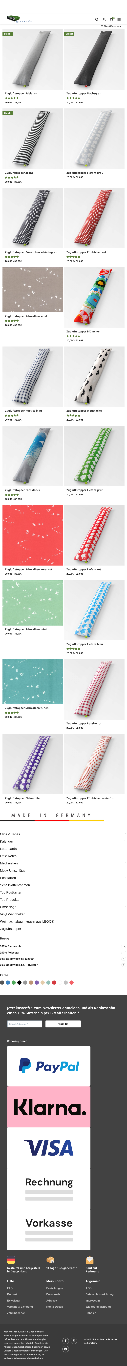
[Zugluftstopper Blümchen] (94, 297)
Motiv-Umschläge (12, 870)
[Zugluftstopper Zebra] (32, 138)
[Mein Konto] (104, 19)
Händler (91, 1313)
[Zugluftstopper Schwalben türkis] (32, 681)
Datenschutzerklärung (100, 1294)
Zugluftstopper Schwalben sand (26, 316)
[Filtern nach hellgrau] (66, 982)
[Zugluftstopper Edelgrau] (32, 59)
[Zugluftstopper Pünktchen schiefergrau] (32, 218)
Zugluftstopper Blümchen (83, 331)
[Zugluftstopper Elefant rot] (94, 535)
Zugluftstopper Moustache (84, 410)
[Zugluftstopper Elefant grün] (94, 456)
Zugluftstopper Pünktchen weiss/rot (90, 798)
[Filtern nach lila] (37, 982)
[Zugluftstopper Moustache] (94, 377)
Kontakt (12, 1294)
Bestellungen (54, 1288)
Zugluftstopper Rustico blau (23, 410)
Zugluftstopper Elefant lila (22, 798)
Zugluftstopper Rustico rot (84, 723)
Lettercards (8, 849)
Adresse (51, 1300)
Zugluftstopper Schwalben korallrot (28, 569)
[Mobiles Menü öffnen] (119, 19)
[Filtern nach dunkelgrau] (2, 982)
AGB (89, 1288)
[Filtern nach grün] (14, 982)
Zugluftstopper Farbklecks (22, 490)
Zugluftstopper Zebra (19, 173)
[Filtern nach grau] (25, 982)
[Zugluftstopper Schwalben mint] (32, 603)
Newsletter (13, 1300)
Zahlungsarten (16, 1313)
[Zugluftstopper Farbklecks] (32, 456)
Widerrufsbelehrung (98, 1306)
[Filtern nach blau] (8, 982)
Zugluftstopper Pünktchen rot (86, 252)
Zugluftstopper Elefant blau (84, 644)
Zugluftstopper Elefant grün (85, 490)
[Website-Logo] (19, 19)
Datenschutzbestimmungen (27, 1350)
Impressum (93, 1300)
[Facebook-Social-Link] (65, 1341)
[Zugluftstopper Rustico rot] (94, 689)
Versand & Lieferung (20, 1306)
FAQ (10, 1288)
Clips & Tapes (10, 834)
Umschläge (8, 907)
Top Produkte (10, 899)
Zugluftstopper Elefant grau (84, 173)
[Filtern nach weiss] (60, 982)
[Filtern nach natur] (43, 982)
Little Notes (8, 856)
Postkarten (8, 878)
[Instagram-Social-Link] (74, 1341)
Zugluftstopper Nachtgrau (83, 93)
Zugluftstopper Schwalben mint (26, 629)
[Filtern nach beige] (31, 982)
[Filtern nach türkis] (48, 982)
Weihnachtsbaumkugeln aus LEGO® (27, 921)
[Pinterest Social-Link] (65, 1349)
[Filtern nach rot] (54, 982)
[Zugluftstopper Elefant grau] (94, 138)
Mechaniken (9, 863)
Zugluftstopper (10, 929)
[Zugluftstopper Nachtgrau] (94, 59)
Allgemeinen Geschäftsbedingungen (23, 1346)
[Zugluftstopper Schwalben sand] (32, 289)
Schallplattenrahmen (15, 885)
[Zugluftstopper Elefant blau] (94, 610)
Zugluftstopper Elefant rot (83, 569)
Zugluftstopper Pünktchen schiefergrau (31, 252)
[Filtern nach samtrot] (71, 982)
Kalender (6, 841)
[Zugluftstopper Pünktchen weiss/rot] (94, 764)
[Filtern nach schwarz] (19, 982)
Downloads (53, 1294)
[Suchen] (97, 19)
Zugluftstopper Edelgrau (21, 93)
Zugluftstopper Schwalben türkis (26, 708)
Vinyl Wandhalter (12, 914)
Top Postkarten (11, 892)
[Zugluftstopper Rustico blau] (32, 377)
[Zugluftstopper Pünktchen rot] (94, 218)
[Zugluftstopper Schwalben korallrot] (32, 535)
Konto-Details (55, 1306)
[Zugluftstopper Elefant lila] (32, 764)
